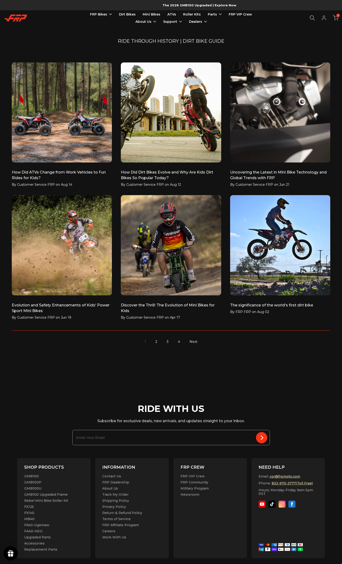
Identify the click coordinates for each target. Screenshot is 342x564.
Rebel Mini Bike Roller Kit (46, 500)
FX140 (29, 512)
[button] (335, 18)
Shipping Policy (115, 500)
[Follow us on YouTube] (262, 504)
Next (193, 342)
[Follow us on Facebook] (291, 504)
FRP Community (194, 482)
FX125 (29, 506)
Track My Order (115, 494)
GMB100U (32, 488)
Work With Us (114, 537)
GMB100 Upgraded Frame (46, 494)
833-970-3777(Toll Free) (292, 483)
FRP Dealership (115, 482)
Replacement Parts (40, 549)
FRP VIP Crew (193, 476)
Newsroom (190, 494)
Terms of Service (116, 519)
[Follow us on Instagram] (282, 504)
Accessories (34, 543)
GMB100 (31, 476)
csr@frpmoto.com (285, 476)
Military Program (195, 488)
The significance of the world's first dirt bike (271, 305)
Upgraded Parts (37, 537)
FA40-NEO (33, 531)
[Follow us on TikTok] (271, 504)
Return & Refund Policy (122, 512)
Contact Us (111, 476)
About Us (110, 488)
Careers (108, 531)
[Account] (324, 18)
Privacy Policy (114, 506)
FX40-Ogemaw (36, 525)
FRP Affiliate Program (120, 525)
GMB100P (32, 482)
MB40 (29, 519)
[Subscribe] (262, 437)
